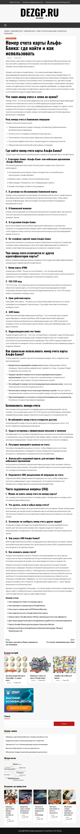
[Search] (73, 25)
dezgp (8, 819)
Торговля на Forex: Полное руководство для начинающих (27, 744)
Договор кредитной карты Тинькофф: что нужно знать (15, 678)
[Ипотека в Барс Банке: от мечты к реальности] (54, 797)
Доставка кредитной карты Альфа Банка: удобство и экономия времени (40, 621)
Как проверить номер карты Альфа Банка (27, 605)
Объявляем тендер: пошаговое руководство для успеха (26, 752)
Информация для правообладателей (57, 2)
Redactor (9, 58)
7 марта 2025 (17, 58)
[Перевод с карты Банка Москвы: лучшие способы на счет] (10, 797)
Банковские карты (11, 38)
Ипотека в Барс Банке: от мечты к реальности (22, 748)
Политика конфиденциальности (32, 2)
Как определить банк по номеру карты (26, 602)
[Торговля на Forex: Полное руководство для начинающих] (40, 797)
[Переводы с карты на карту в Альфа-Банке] (40, 664)
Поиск (7, 716)
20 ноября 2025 (17, 682)
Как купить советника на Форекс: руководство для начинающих (21, 642)
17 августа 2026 (10, 821)
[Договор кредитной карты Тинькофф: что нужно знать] (15, 664)
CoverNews (48, 831)
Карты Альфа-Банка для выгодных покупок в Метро (31, 624)
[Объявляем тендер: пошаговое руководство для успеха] (69, 797)
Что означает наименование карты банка (60, 640)
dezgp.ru (39, 12)
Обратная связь (14, 2)
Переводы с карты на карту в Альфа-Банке (38, 676)
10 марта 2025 (65, 680)
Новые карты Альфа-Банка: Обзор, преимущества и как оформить (38, 617)
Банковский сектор (53, 801)
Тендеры (67, 802)
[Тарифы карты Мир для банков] (64, 664)
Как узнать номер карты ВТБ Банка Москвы (28, 609)
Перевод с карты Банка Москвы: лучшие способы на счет (27, 737)
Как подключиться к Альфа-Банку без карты (28, 613)
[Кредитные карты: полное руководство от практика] (25, 797)
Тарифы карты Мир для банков (63, 676)
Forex (37, 802)
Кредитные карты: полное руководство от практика (25, 741)
